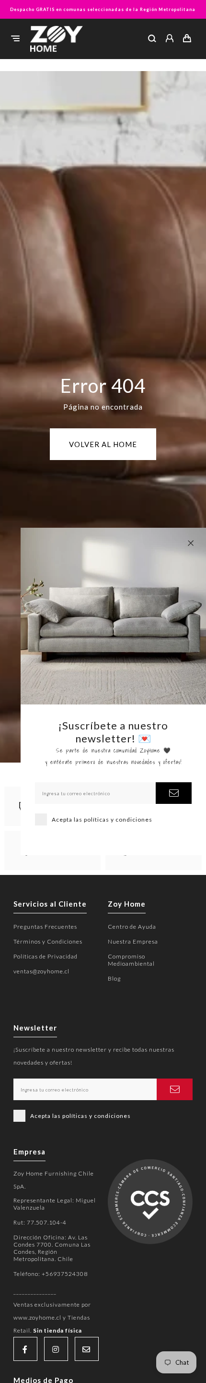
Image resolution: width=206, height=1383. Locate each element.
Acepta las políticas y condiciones (102, 819)
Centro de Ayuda (132, 926)
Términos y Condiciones (47, 941)
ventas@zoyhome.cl (41, 971)
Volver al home (103, 444)
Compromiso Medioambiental (131, 960)
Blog (114, 978)
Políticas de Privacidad (45, 956)
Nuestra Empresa (133, 941)
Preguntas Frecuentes (45, 926)
